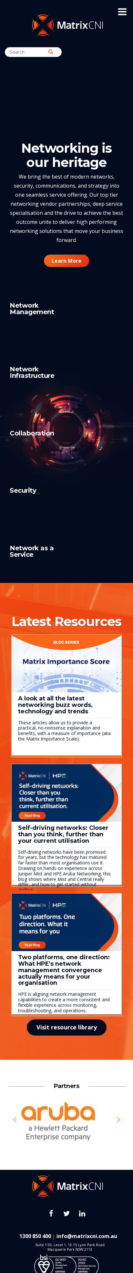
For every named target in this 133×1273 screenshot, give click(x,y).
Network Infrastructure (32, 372)
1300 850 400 (35, 1236)
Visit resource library (66, 1027)
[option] (66, 1119)
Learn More (66, 260)
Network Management (32, 309)
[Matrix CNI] (66, 25)
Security (23, 490)
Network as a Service (32, 551)
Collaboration (32, 433)
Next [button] (118, 1119)
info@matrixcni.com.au (86, 1236)
